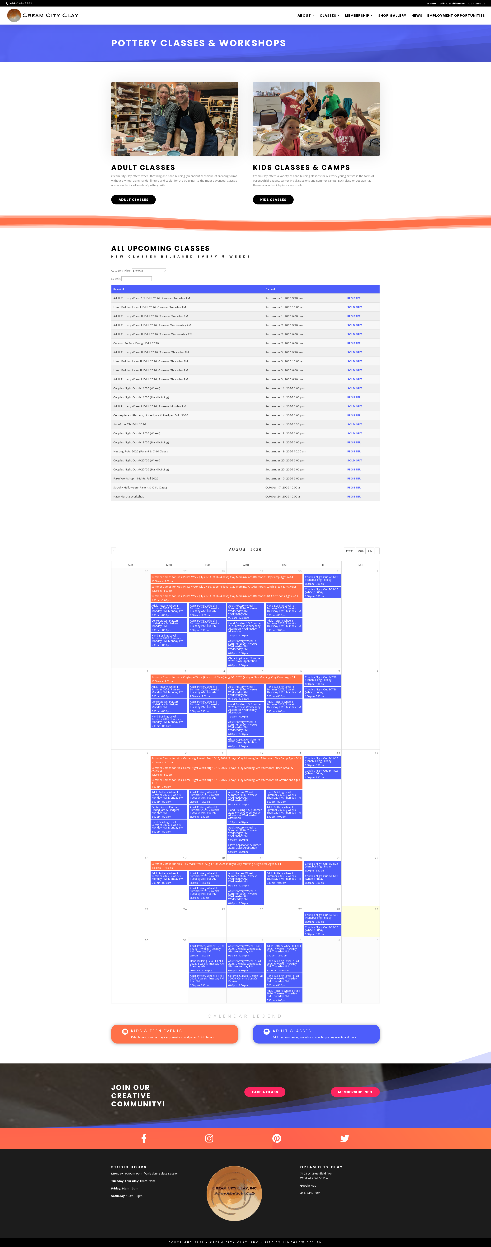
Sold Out (354, 307)
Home (431, 3)
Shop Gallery (392, 16)
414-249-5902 (310, 1193)
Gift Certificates (452, 3)
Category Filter (121, 270)
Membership (357, 16)
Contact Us (476, 3)
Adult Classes (133, 199)
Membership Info (355, 1092)
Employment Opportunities (456, 16)
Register (354, 298)
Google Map (308, 1185)
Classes (328, 16)
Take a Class (265, 1092)
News (416, 16)
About (304, 16)
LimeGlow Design (302, 1242)
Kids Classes (273, 199)
